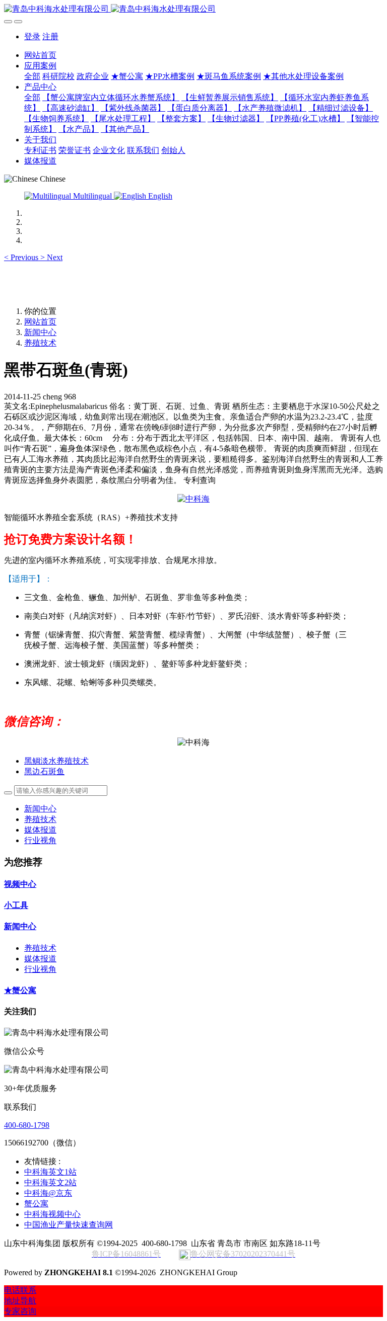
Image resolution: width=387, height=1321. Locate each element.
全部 (32, 76)
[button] (22, 257)
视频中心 (20, 884)
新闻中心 (40, 332)
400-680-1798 (26, 1125)
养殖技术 (40, 343)
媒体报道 (40, 829)
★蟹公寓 (20, 990)
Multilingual (92, 196)
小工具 (16, 905)
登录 (32, 36)
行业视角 (40, 840)
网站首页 (40, 55)
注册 (50, 36)
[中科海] (193, 498)
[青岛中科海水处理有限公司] (193, 9)
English (159, 196)
